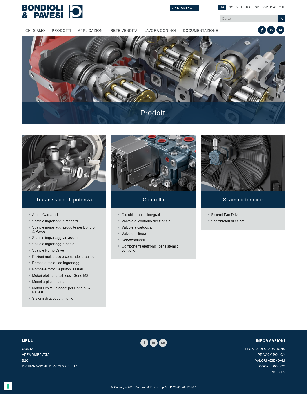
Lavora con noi (160, 30)
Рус (273, 7)
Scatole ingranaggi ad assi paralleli (60, 238)
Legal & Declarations (265, 349)
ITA (222, 7)
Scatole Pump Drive (48, 250)
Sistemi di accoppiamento (52, 298)
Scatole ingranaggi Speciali (54, 244)
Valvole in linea (134, 234)
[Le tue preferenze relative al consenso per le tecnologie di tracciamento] (8, 386)
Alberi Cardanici (45, 215)
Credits (278, 372)
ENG (230, 7)
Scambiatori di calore (228, 221)
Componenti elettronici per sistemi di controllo (151, 248)
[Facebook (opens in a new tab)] (262, 30)
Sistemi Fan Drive (225, 215)
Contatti (30, 349)
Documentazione (200, 30)
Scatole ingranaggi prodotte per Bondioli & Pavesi (64, 229)
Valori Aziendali (270, 360)
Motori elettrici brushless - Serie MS (60, 275)
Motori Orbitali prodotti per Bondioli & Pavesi (61, 290)
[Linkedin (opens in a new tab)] (271, 30)
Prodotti (61, 30)
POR (264, 7)
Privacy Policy (271, 354)
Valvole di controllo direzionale (146, 221)
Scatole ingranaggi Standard (55, 221)
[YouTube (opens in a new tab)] (280, 30)
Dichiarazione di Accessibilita (50, 366)
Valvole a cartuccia (137, 227)
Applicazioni (91, 30)
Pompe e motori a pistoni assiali (57, 269)
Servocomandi (133, 240)
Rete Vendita (124, 30)
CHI (281, 7)
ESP (256, 7)
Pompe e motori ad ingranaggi (56, 263)
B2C (25, 360)
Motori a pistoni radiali (49, 282)
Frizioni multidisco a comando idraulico (63, 257)
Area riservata (184, 7)
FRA (247, 7)
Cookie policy (272, 366)
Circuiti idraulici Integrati (141, 215)
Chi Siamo (35, 30)
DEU (239, 7)
